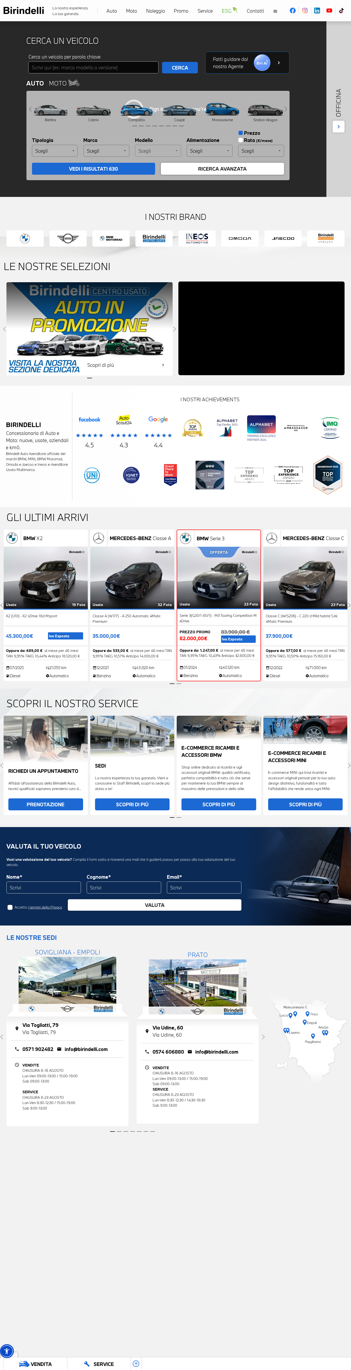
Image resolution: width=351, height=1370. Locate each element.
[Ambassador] (296, 429)
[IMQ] (330, 429)
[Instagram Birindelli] (305, 10)
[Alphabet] (227, 429)
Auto (35, 83)
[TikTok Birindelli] (341, 10)
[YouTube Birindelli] (329, 10)
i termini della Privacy (45, 907)
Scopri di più (132, 804)
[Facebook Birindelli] (293, 10)
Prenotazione (45, 804)
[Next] (286, 109)
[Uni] (92, 476)
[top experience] (210, 476)
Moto (58, 83)
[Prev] (30, 109)
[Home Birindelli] (24, 10)
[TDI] (193, 429)
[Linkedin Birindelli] (317, 10)
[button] (7, 1351)
